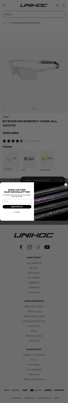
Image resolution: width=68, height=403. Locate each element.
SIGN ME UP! (17, 207)
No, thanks (17, 212)
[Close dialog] (66, 184)
